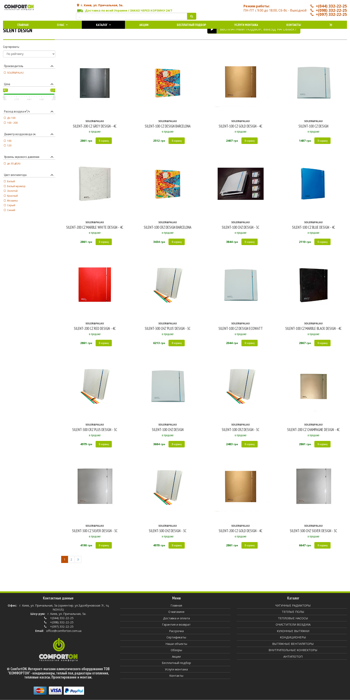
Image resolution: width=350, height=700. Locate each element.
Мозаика (12, 200)
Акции (143, 25)
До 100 (11, 118)
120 (9, 145)
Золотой (12, 191)
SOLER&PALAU (15, 72)
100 (9, 141)
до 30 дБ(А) (13, 163)
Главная (23, 25)
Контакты (293, 25)
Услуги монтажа (246, 25)
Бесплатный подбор (191, 25)
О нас (61, 25)
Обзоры (176, 650)
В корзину (104, 141)
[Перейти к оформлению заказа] (331, 25)
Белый (11, 181)
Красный (12, 195)
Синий (11, 210)
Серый (11, 205)
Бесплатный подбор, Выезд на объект (258, 29)
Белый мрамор (16, 186)
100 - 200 (12, 122)
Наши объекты (176, 644)
